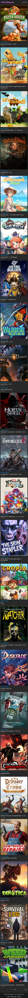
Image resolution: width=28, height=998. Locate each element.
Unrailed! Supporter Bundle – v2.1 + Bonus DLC (12, 130)
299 (15, 989)
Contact (19, 996)
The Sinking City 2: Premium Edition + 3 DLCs (11, 474)
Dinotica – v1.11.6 (5, 900)
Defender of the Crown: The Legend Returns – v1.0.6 (13, 815)
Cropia (2, 602)
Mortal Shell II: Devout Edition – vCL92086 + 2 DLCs (13, 432)
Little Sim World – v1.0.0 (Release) (9, 257)
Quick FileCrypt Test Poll (6, 389)
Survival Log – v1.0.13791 (7, 942)
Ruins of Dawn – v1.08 (6, 384)
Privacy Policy (14, 996)
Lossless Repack (5, 42)
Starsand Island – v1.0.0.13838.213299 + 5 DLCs (12, 215)
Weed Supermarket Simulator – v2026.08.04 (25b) (12, 985)
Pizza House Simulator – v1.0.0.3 (8, 44)
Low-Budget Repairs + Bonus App (9, 858)
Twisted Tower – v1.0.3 (6, 172)
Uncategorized (4, 387)
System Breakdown (5, 773)
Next (26, 989)
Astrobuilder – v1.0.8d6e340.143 (8, 299)
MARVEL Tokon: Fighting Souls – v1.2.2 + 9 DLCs (12, 516)
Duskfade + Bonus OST (6, 688)
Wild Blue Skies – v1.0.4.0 (7, 342)
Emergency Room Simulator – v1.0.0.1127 (10, 731)
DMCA (8, 996)
